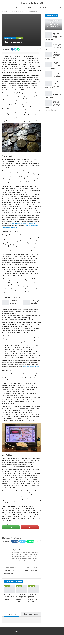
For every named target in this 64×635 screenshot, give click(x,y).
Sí (11, 527)
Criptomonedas (32, 8)
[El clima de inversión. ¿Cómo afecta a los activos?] (9, 589)
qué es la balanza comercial (30, 366)
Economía (19, 38)
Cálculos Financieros (10, 38)
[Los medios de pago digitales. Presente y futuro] (26, 302)
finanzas (13, 538)
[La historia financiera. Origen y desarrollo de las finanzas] (48, 74)
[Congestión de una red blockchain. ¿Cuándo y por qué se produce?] (48, 83)
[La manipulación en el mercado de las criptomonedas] (48, 93)
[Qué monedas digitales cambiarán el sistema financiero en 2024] (48, 64)
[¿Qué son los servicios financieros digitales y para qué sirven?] (33, 589)
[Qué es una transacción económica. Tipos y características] (48, 54)
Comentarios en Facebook (32, 614)
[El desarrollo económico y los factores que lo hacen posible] (48, 103)
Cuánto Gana (44, 8)
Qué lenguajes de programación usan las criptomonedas (10, 571)
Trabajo (24, 8)
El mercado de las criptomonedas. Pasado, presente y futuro (53, 36)
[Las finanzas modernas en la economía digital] (5, 302)
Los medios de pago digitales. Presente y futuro (35, 302)
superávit (19, 538)
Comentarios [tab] (12, 614)
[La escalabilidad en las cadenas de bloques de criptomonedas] (48, 44)
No (29, 527)
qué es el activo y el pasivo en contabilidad (23, 223)
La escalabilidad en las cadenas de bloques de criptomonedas (53, 46)
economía (8, 538)
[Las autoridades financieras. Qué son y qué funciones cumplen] (21, 589)
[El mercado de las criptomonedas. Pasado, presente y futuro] (48, 35)
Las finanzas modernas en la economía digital (15, 302)
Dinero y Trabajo (30, 3)
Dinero (18, 8)
